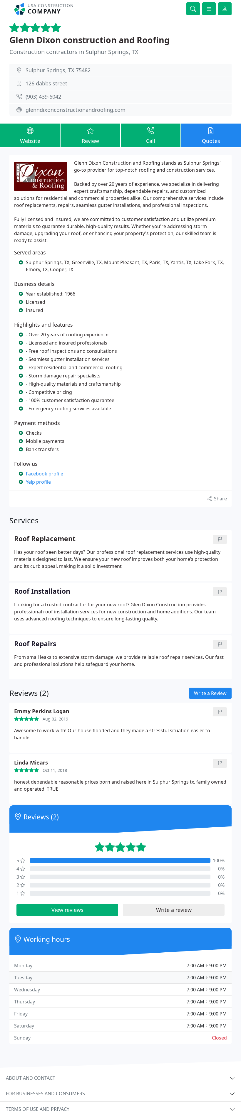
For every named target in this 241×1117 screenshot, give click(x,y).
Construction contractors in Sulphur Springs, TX (73, 52)
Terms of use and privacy (37, 1109)
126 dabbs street (46, 83)
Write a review (174, 909)
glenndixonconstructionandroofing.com (75, 109)
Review (90, 140)
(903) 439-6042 (43, 96)
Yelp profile (38, 482)
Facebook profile (44, 473)
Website (30, 140)
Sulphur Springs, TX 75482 (58, 70)
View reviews (67, 909)
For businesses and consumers (45, 1093)
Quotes (211, 140)
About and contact (30, 1078)
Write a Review (210, 693)
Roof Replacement (45, 539)
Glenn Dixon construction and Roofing (89, 39)
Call (150, 140)
